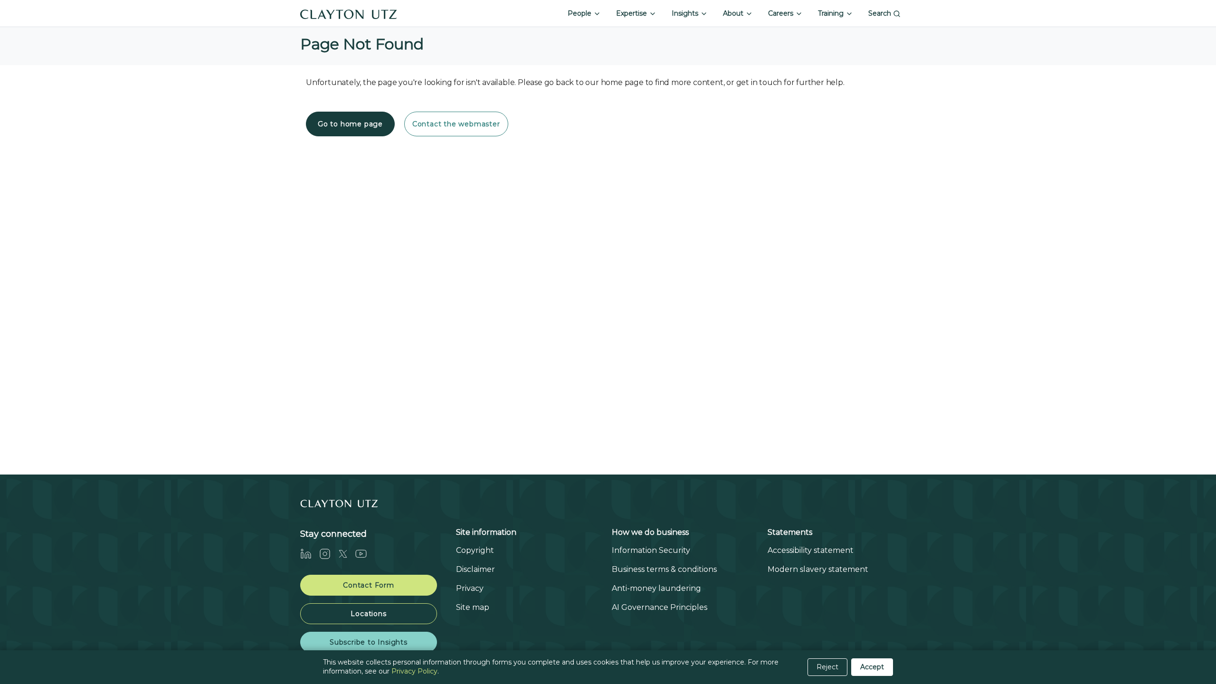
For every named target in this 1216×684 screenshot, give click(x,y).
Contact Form (368, 585)
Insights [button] (686, 13)
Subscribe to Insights (369, 642)
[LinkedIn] (309, 554)
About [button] (734, 13)
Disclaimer (475, 569)
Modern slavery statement (818, 569)
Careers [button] (781, 13)
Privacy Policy (414, 671)
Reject (827, 667)
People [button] (580, 13)
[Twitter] (346, 554)
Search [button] (880, 13)
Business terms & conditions (664, 569)
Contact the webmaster (456, 124)
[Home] (348, 13)
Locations (368, 613)
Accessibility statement (811, 550)
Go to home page (350, 124)
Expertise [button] (632, 13)
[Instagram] (328, 554)
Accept (872, 667)
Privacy (470, 588)
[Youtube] (364, 554)
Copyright (475, 550)
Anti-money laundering (656, 588)
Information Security (651, 550)
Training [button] (832, 13)
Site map (472, 607)
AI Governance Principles (659, 607)
